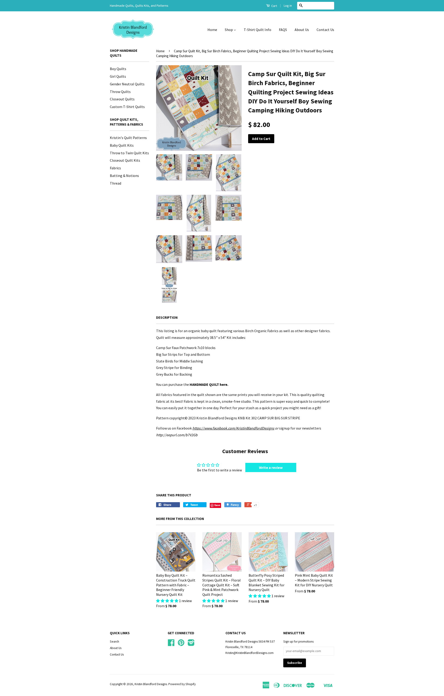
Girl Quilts (118, 76)
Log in (288, 5)
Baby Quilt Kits (122, 145)
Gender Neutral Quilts (127, 84)
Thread (115, 183)
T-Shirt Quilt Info (257, 29)
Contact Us (325, 29)
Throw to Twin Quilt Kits (129, 153)
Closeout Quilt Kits (125, 160)
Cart (274, 6)
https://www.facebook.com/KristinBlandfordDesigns (233, 428)
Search (114, 641)
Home (212, 29)
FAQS (283, 29)
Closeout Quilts (122, 99)
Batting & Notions (124, 175)
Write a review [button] (271, 467)
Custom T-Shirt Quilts (127, 106)
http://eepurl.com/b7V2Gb (176, 435)
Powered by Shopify (182, 684)
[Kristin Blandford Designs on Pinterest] (181, 644)
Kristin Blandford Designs (151, 684)
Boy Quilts (118, 68)
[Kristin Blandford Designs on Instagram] (191, 644)
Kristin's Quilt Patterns (128, 137)
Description (167, 317)
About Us (302, 29)
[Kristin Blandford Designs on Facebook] (171, 644)
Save (217, 505)
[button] (167, 600)
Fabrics (115, 168)
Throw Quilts (120, 91)
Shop (229, 29)
